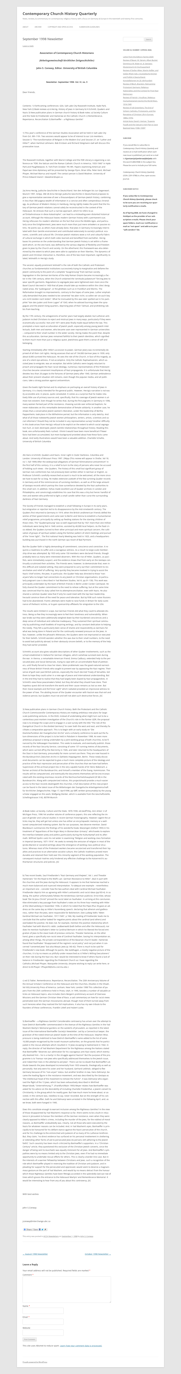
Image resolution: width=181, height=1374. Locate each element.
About (25, 27)
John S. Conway (86, 1236)
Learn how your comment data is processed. (81, 1345)
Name (26, 1306)
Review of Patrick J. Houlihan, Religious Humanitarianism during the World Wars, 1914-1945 (140, 101)
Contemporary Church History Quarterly (60, 13)
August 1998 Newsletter (35, 1254)
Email (26, 1317)
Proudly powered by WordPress (35, 1362)
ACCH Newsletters (51, 1236)
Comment (28, 1274)
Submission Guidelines (89, 27)
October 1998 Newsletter (98, 1254)
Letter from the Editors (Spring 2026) (138, 57)
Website (26, 1328)
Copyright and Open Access (60, 27)
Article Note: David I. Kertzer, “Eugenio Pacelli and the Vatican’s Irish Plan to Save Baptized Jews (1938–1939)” (140, 124)
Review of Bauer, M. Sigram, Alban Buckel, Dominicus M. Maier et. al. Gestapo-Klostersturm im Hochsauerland (140, 63)
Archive (38, 27)
